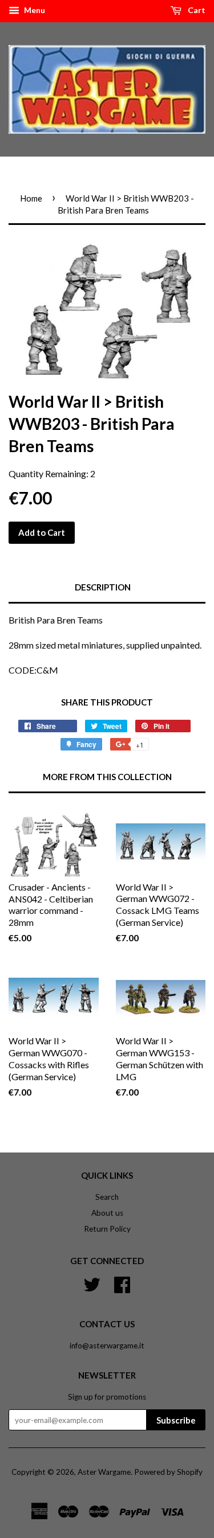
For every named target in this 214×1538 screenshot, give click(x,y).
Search (107, 1196)
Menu (33, 10)
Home (31, 198)
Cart (195, 10)
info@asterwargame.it (107, 1345)
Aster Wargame (104, 1472)
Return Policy (107, 1228)
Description (103, 587)
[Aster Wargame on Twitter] (91, 1282)
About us (107, 1212)
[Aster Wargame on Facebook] (122, 1282)
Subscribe (176, 1420)
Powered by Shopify (168, 1472)
